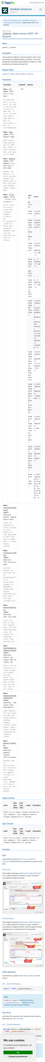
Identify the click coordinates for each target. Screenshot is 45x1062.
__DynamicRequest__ (13, 1003)
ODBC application (30, 976)
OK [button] (18, 1052)
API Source (25, 859)
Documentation (8, 23)
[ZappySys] (8, 2)
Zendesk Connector (21, 9)
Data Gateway (18, 1019)
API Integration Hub (15, 20)
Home (5, 20)
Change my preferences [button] (18, 1056)
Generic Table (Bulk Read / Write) (18, 74)
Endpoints (18, 23)
